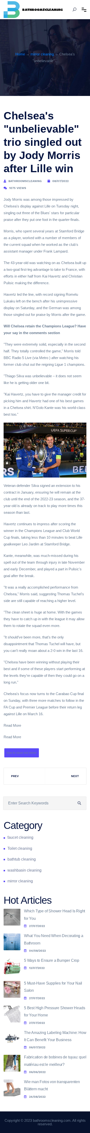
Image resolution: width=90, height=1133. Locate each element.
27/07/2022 (37, 926)
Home (20, 54)
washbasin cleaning (24, 870)
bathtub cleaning (21, 859)
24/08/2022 (37, 1096)
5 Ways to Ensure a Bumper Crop (51, 960)
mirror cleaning (42, 54)
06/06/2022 (37, 1072)
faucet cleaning (20, 837)
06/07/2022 (37, 1047)
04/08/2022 (37, 950)
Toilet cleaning (19, 848)
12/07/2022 (37, 968)
